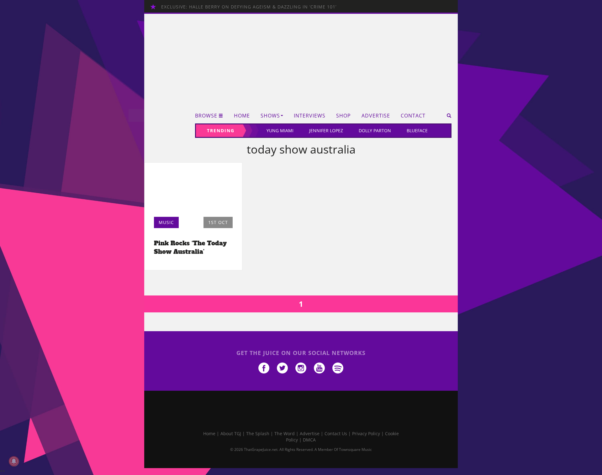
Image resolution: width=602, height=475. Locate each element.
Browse (206, 115)
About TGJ (230, 433)
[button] (447, 115)
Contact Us (336, 433)
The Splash (257, 433)
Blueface (417, 130)
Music (166, 222)
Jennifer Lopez (326, 130)
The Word (284, 433)
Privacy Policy (366, 433)
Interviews (309, 115)
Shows (270, 115)
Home (242, 115)
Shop (343, 115)
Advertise (376, 115)
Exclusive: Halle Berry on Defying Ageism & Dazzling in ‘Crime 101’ (248, 7)
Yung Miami (280, 130)
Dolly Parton (375, 130)
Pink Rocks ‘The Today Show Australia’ (190, 247)
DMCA (309, 440)
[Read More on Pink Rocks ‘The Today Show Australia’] (193, 191)
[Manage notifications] (14, 461)
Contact (413, 115)
